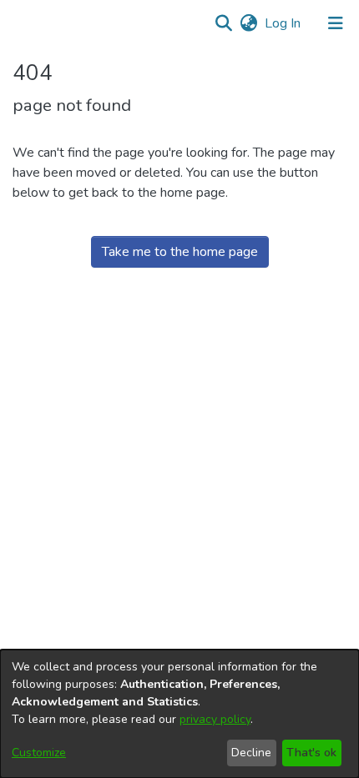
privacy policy (215, 719)
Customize (39, 752)
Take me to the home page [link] (180, 252)
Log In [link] (283, 23)
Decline (251, 752)
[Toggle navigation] (335, 23)
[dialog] (179, 714)
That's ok (311, 752)
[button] (223, 23)
